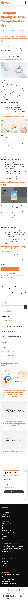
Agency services (8, 554)
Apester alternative (9, 583)
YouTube (5, 567)
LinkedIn (5, 561)
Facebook (5, 563)
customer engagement (8, 275)
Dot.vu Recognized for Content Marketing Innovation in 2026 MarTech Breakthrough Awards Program (12, 326)
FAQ (3, 534)
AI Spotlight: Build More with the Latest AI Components (12, 341)
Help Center (6, 516)
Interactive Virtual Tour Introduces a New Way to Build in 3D (13, 346)
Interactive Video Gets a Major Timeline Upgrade (14, 452)
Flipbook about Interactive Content (11, 548)
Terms (21, 593)
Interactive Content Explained (12, 546)
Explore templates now (10, 269)
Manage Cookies (10, 593)
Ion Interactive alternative (11, 574)
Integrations (6, 512)
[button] (26, 3)
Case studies (6, 530)
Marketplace (6, 551)
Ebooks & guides (8, 532)
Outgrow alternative (9, 581)
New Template (13, 273)
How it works (6, 510)
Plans (4, 514)
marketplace (4, 277)
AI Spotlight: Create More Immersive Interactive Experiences (11, 337)
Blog (3, 528)
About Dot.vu (6, 523)
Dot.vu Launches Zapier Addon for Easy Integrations (13, 287)
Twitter (4, 565)
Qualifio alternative (9, 579)
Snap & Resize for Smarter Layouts (14, 293)
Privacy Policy (13, 590)
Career (4, 536)
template (10, 277)
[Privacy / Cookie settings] (2, 598)
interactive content (19, 275)
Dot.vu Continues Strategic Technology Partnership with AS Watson (12, 332)
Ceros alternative (8, 577)
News (4, 526)
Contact (5, 539)
